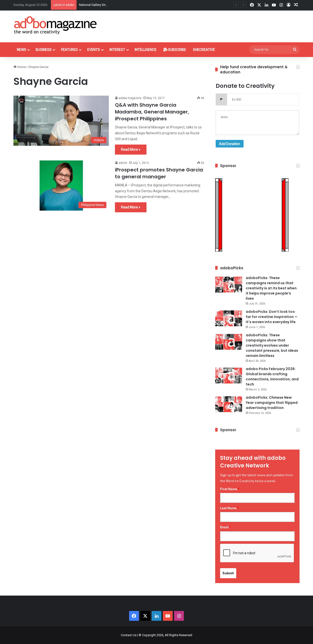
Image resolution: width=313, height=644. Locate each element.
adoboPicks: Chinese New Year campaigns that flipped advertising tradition (272, 402)
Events (93, 50)
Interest (117, 50)
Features (69, 50)
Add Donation (229, 144)
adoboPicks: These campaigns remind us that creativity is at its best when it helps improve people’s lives (271, 288)
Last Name (229, 508)
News (21, 50)
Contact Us (128, 635)
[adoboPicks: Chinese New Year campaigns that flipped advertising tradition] (228, 404)
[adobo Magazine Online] (55, 25)
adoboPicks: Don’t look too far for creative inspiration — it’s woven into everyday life (272, 316)
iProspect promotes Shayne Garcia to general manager (159, 173)
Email (225, 527)
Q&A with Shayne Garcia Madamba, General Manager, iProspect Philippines (152, 112)
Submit (228, 573)
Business (44, 50)
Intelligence (145, 50)
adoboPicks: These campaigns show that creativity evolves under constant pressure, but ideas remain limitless (272, 345)
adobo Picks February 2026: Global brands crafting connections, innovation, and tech (272, 376)
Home (21, 67)
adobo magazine (130, 98)
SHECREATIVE (204, 50)
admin (123, 163)
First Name (229, 489)
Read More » (130, 149)
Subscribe (176, 50)
